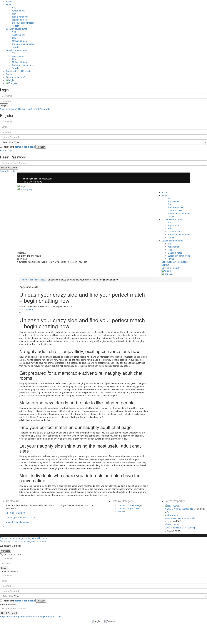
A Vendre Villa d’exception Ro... (180, 508)
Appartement (18, 10)
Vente (9, 4)
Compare (5, 550)
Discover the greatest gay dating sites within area (23, 538)
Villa (14, 7)
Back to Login (6, 150)
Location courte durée (16, 28)
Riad (14, 13)
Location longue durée (17, 49)
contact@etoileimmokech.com (37, 178)
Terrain (15, 25)
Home (24, 279)
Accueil (9, 1)
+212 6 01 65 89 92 (32, 181)
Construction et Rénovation (19, 71)
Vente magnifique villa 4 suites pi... (181, 527)
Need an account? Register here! (16, 108)
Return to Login (7, 171)
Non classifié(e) (37, 279)
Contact (9, 74)
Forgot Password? (41, 108)
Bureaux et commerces (23, 22)
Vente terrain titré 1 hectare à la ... (181, 518)
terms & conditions (25, 146)
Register (41, 146)
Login (4, 105)
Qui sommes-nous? (15, 77)
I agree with (19, 146)
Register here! (7, 616)
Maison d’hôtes (19, 19)
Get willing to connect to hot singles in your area (23, 541)
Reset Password (9, 167)
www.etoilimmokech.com (18, 521)
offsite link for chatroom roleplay (34, 420)
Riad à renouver (20, 16)
